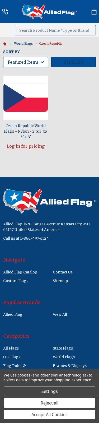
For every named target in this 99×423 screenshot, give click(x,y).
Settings (49, 391)
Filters (73, 62)
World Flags (64, 357)
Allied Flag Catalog (20, 272)
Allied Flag (12, 314)
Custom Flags (15, 280)
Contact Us (63, 272)
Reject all (49, 403)
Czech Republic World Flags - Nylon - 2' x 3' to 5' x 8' (25, 131)
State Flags (63, 348)
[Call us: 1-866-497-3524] (5, 12)
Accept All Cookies (49, 414)
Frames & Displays (70, 365)
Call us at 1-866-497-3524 (26, 238)
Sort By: (12, 51)
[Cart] (94, 12)
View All (60, 314)
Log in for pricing (26, 146)
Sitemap (60, 280)
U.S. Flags (11, 357)
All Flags (11, 348)
